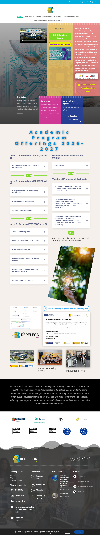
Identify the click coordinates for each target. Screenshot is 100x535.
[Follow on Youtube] (83, 459)
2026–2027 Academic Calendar (60, 36)
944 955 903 (81, 491)
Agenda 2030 (19, 519)
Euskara (20, 495)
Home (19, 16)
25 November (64, 493)
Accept (79, 532)
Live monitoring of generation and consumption (68, 308)
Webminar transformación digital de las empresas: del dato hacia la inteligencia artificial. (64, 481)
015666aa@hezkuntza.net (85, 486)
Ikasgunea (40, 484)
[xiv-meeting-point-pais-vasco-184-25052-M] (50, 357)
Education (28, 16)
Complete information (73, 118)
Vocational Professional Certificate (48, 16)
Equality (19, 489)
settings (67, 533)
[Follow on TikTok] (88, 459)
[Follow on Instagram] (78, 459)
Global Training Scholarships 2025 (60, 44)
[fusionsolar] (25, 328)
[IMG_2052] (78, 358)
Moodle (39, 490)
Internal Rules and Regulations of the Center (88, 88)
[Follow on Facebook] (73, 459)
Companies (73, 2)
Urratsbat (21, 501)
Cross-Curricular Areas (71, 16)
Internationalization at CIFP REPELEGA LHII (48, 20)
